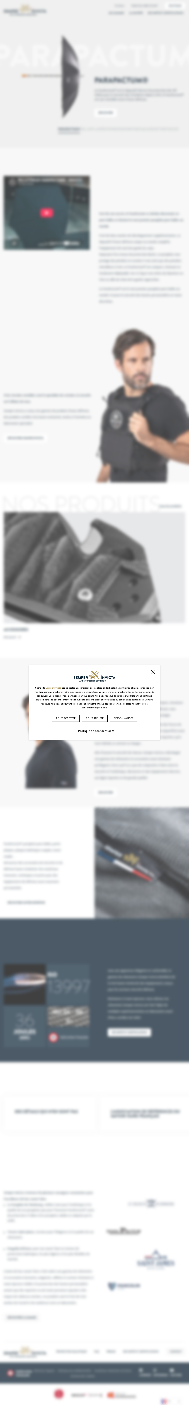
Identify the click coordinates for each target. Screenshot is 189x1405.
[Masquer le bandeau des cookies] (153, 672)
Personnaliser (123, 718)
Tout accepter (66, 718)
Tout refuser (95, 718)
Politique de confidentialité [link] (96, 731)
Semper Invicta (53, 688)
